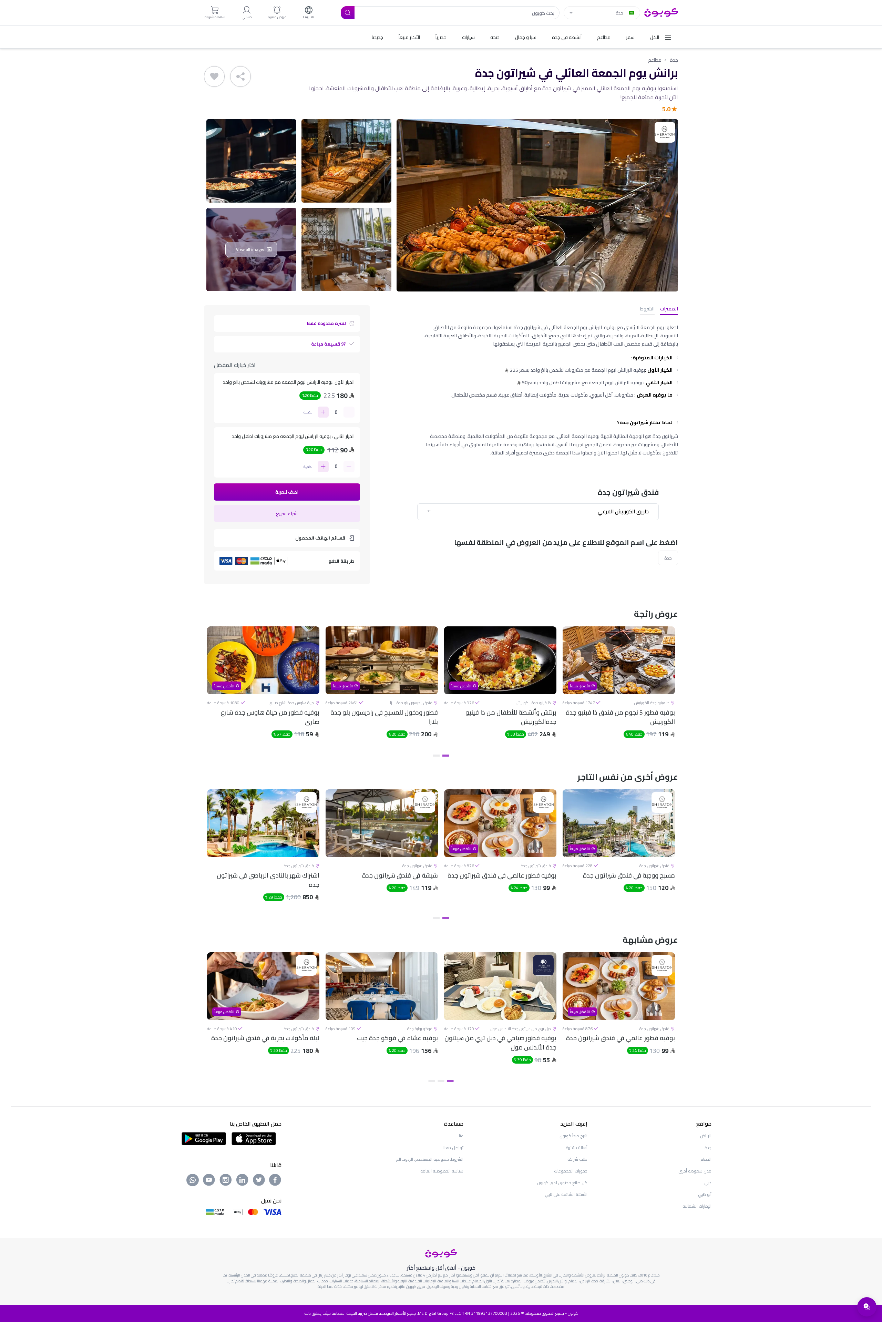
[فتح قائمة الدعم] (866, 1306)
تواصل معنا (453, 1147)
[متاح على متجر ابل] (254, 1138)
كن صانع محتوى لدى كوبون (562, 1183)
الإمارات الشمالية (697, 1206)
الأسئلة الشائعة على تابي (566, 1194)
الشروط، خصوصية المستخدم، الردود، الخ (429, 1159)
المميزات (669, 309)
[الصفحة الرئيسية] (661, 12)
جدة (674, 60)
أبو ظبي (704, 1194)
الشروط (647, 309)
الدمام (705, 1159)
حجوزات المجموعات (570, 1171)
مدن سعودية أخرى (694, 1171)
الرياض (705, 1136)
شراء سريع (287, 513)
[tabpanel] (619, 688)
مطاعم (655, 60)
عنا (461, 1136)
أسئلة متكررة (576, 1147)
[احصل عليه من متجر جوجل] (204, 1138)
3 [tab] (432, 1081)
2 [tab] (436, 756)
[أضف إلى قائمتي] (214, 76)
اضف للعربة (286, 492)
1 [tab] (445, 756)
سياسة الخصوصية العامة (441, 1171)
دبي (707, 1183)
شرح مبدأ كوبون (573, 1136)
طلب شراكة (577, 1159)
